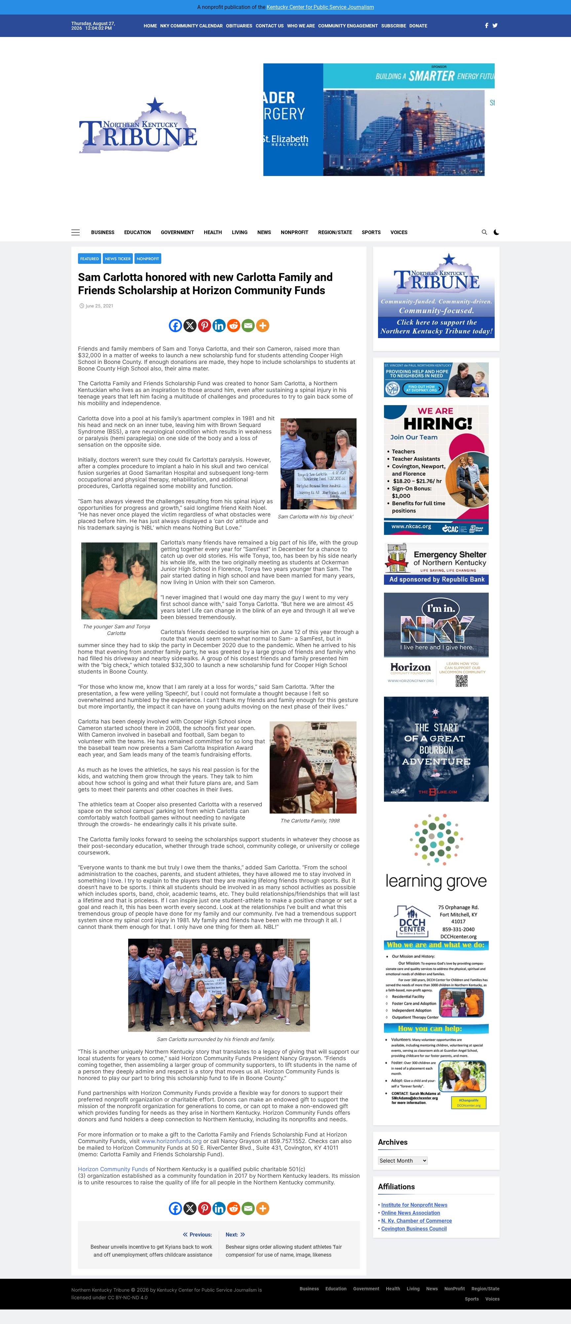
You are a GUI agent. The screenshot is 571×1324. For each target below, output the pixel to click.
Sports (371, 232)
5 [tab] (406, 180)
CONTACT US (270, 25)
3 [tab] (381, 180)
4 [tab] (394, 180)
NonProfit (294, 232)
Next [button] (487, 176)
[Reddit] (233, 325)
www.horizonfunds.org (171, 1141)
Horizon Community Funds (113, 1169)
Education (137, 232)
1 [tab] (357, 180)
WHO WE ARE (301, 25)
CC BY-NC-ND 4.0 (128, 1297)
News (264, 232)
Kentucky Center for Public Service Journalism (320, 7)
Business (102, 232)
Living (239, 232)
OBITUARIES (239, 25)
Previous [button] (271, 176)
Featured (89, 258)
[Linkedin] (219, 325)
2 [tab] (369, 180)
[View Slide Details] (447, 119)
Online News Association (410, 1213)
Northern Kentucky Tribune (100, 1290)
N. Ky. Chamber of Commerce (416, 1221)
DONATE (418, 25)
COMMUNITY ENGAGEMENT (348, 25)
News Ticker (118, 258)
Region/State (335, 232)
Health (213, 232)
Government (177, 232)
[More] (262, 325)
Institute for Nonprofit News (414, 1205)
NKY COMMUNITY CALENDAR (191, 25)
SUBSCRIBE (393, 25)
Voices (399, 232)
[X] (190, 325)
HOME (150, 25)
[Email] (248, 325)
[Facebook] (175, 325)
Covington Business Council (414, 1229)
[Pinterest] (204, 325)
